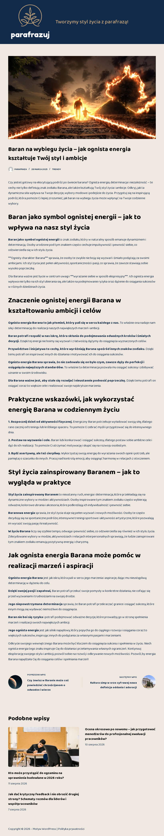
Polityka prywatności (71, 829)
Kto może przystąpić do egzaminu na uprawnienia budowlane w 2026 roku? (36, 776)
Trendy (56, 169)
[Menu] (154, 22)
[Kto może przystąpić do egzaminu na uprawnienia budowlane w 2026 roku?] (43, 747)
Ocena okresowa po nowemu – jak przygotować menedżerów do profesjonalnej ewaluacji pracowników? (120, 734)
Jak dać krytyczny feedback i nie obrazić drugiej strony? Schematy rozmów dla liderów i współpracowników (43, 799)
